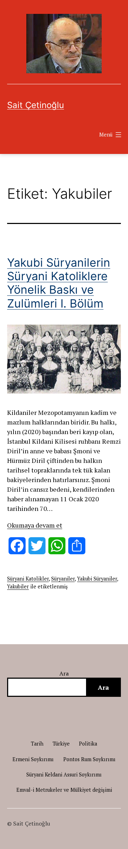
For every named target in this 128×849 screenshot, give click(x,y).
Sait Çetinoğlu (35, 105)
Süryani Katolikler (28, 578)
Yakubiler (18, 586)
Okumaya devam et (34, 525)
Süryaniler (63, 578)
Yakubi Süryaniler (97, 578)
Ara (64, 673)
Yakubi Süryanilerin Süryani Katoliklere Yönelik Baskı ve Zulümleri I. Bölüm (58, 283)
